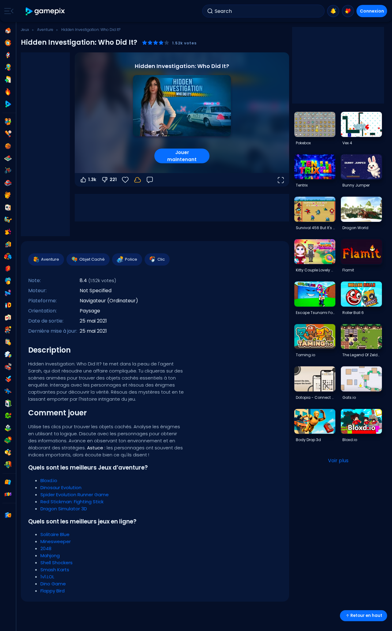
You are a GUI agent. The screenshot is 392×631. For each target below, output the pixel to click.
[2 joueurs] (8, 121)
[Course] (8, 367)
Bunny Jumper (356, 185)
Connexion (372, 11)
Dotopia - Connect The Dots (315, 397)
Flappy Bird (52, 591)
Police (131, 259)
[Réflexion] (8, 354)
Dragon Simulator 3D (63, 508)
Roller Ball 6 (353, 312)
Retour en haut (366, 615)
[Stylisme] (8, 232)
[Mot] (8, 452)
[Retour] (149, 179)
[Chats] (8, 195)
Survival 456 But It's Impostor (315, 227)
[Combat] (8, 256)
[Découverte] (8, 67)
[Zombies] (8, 465)
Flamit (348, 270)
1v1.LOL (47, 576)
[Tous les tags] (8, 482)
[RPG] (8, 379)
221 (113, 179)
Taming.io (305, 354)
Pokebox (303, 142)
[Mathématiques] (8, 342)
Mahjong (50, 555)
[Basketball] (8, 146)
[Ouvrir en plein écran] (280, 179)
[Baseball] (8, 134)
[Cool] (8, 219)
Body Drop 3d (308, 439)
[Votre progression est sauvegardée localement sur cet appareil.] (137, 179)
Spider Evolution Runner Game (74, 494)
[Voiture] (8, 183)
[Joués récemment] (8, 43)
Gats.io (349, 397)
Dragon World (355, 227)
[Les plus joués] (8, 55)
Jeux (25, 29)
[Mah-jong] (8, 318)
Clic (161, 259)
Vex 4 (347, 142)
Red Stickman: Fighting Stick (72, 501)
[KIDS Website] (8, 494)
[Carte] (8, 207)
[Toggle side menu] (7, 11)
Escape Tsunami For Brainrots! (315, 312)
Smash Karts (54, 569)
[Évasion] (8, 244)
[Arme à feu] (8, 293)
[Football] (8, 428)
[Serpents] (8, 416)
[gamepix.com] (45, 11)
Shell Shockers (56, 562)
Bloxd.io (48, 480)
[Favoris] (348, 11)
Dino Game (53, 583)
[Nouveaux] (8, 80)
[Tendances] (8, 92)
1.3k (92, 179)
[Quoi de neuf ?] (333, 11)
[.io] (8, 305)
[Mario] (8, 330)
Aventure (45, 29)
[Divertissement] (8, 281)
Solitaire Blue (55, 534)
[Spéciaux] (8, 104)
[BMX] (8, 170)
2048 (45, 548)
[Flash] (8, 269)
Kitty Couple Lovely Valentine (315, 270)
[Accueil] (8, 31)
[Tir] (8, 391)
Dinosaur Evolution (60, 487)
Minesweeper (55, 541)
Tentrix (302, 185)
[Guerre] (8, 440)
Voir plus (338, 460)
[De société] (8, 158)
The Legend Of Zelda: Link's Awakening (362, 354)
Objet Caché (92, 259)
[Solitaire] (8, 403)
